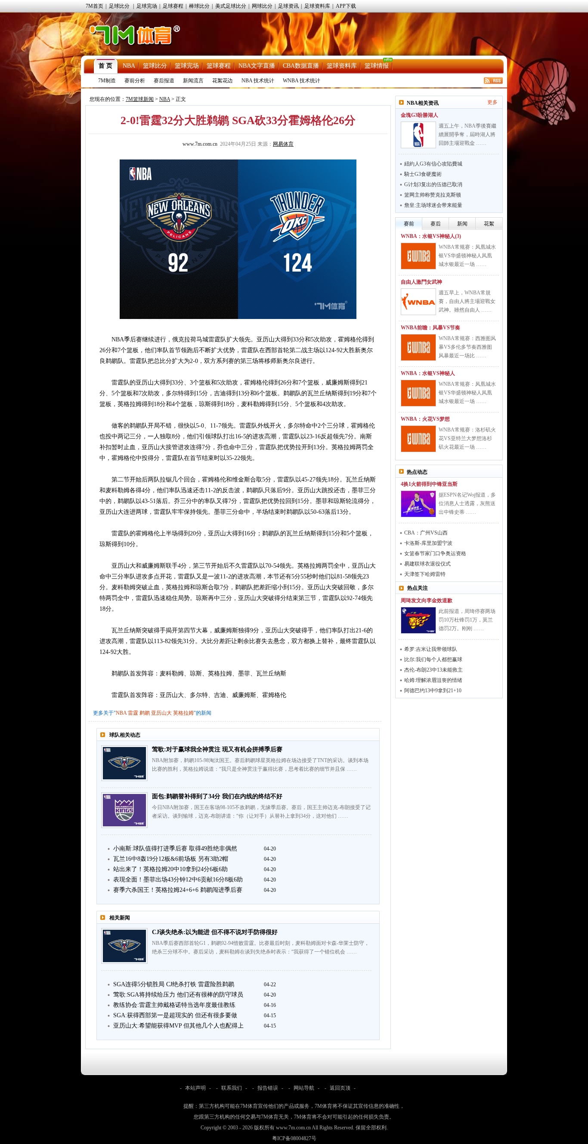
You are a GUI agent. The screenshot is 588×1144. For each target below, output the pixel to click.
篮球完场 (187, 66)
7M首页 (94, 6)
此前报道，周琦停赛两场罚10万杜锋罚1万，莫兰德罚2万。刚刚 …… (467, 619)
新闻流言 (193, 81)
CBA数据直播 (301, 66)
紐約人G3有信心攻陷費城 (433, 164)
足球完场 (146, 6)
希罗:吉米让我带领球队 (430, 649)
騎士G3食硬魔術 (423, 174)
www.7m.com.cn (200, 144)
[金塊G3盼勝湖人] (418, 135)
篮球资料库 (342, 66)
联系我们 (231, 1088)
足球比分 (119, 6)
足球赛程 (173, 6)
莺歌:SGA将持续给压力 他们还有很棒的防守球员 (178, 994)
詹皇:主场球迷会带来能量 (433, 205)
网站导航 (304, 1088)
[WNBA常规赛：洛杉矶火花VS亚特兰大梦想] (418, 438)
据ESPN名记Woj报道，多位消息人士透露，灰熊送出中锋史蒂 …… (467, 503)
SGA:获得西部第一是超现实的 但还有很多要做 (175, 1015)
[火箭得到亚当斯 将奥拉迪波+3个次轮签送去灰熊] (418, 504)
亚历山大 (161, 713)
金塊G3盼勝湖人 (419, 115)
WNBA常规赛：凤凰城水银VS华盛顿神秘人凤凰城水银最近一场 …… (467, 255)
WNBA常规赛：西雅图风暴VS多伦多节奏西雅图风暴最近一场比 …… (467, 347)
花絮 (489, 224)
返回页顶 (340, 1088)
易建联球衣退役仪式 (427, 564)
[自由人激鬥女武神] (418, 301)
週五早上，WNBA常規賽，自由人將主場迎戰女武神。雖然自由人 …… (467, 301)
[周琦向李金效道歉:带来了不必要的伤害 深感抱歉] (418, 620)
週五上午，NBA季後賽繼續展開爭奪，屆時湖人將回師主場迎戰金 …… (467, 134)
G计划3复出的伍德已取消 (433, 184)
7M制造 (107, 81)
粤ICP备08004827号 (294, 1138)
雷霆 (133, 713)
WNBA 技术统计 (301, 81)
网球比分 (262, 6)
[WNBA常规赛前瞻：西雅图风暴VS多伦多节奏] (418, 347)
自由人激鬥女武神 (421, 282)
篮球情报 (377, 66)
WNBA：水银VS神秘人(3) (431, 236)
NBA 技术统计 (257, 81)
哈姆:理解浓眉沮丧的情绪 (433, 680)
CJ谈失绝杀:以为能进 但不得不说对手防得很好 (215, 932)
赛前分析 (134, 81)
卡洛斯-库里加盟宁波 (428, 543)
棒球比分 (199, 6)
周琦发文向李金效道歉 (426, 600)
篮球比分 (155, 66)
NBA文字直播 (256, 66)
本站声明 (195, 1088)
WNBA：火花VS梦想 (425, 419)
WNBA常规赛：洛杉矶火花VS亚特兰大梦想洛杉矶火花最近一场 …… (467, 438)
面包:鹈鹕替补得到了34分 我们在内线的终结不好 (217, 796)
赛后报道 (164, 81)
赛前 (409, 224)
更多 (492, 102)
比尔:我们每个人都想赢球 (433, 659)
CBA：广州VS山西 (426, 533)
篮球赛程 (219, 66)
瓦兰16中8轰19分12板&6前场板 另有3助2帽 (170, 859)
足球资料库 (317, 6)
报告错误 (267, 1088)
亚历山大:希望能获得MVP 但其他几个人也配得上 (178, 1025)
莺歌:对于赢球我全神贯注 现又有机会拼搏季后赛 (217, 749)
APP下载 (346, 6)
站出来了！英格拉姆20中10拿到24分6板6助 (170, 869)
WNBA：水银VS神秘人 (428, 373)
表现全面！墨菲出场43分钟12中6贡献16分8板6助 (178, 879)
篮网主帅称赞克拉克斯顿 (432, 195)
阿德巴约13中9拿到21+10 (432, 691)
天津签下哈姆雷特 (425, 574)
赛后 (435, 224)
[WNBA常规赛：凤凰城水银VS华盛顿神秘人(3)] (418, 256)
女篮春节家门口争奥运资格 (435, 553)
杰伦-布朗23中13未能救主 (433, 670)
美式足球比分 (230, 6)
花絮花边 (222, 81)
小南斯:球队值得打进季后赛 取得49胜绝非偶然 (175, 848)
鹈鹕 (144, 713)
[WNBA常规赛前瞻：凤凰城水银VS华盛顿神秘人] (418, 393)
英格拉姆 (183, 713)
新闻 (462, 224)
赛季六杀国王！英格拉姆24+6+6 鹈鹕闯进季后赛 (177, 890)
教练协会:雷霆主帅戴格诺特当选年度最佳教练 (174, 1005)
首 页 (105, 66)
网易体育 (283, 144)
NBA (129, 66)
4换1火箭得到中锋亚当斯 (429, 484)
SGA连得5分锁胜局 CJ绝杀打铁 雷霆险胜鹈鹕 (173, 984)
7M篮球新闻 (140, 99)
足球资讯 (288, 6)
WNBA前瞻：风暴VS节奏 (430, 328)
